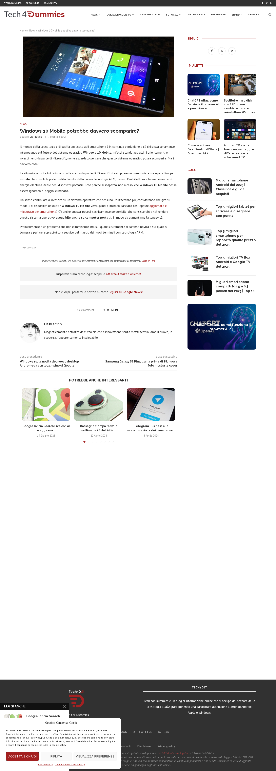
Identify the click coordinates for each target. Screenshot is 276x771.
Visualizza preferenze (95, 756)
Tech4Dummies (12, 3)
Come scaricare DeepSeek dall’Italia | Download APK (203, 149)
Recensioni (218, 14)
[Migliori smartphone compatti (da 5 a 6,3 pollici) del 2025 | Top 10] (200, 288)
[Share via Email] (116, 310)
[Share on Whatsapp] (112, 310)
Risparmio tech (150, 14)
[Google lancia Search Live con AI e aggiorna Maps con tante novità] (46, 404)
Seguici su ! (126, 292)
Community (50, 3)
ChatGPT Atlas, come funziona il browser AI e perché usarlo (203, 104)
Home (23, 30)
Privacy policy (166, 746)
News (94, 15)
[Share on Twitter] (108, 310)
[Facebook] (262, 3)
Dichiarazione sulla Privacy (70, 764)
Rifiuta (56, 756)
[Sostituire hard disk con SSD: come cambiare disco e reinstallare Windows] (240, 84)
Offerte (253, 14)
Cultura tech (196, 14)
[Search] (270, 15)
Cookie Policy (45, 764)
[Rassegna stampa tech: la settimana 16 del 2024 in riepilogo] (98, 404)
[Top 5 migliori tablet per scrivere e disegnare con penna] (200, 212)
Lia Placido (36, 136)
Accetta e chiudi (22, 756)
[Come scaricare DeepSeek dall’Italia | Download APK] (204, 129)
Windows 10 (29, 247)
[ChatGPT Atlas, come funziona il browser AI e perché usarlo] (204, 84)
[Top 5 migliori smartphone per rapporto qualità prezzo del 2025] (200, 237)
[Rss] (271, 3)
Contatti (125, 746)
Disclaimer (144, 746)
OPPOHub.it (32, 3)
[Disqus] (98, 505)
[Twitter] (267, 3)
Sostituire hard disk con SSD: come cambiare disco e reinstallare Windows (239, 106)
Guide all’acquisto (118, 15)
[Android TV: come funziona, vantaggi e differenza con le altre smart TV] (240, 129)
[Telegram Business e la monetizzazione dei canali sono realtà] (151, 404)
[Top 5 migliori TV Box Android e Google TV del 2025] (200, 263)
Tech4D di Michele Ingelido (173, 753)
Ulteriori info (148, 260)
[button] (27, 418)
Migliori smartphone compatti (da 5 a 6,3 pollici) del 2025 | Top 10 (235, 286)
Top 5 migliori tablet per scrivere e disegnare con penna (236, 211)
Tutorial (172, 15)
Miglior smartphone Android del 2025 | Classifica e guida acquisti (232, 187)
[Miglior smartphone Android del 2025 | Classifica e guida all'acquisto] (200, 186)
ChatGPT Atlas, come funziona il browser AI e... (222, 327)
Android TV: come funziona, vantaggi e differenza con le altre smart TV (239, 151)
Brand (236, 15)
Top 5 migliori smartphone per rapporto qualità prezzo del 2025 (236, 237)
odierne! (123, 274)
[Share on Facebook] (104, 310)
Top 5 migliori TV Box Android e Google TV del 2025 (233, 262)
